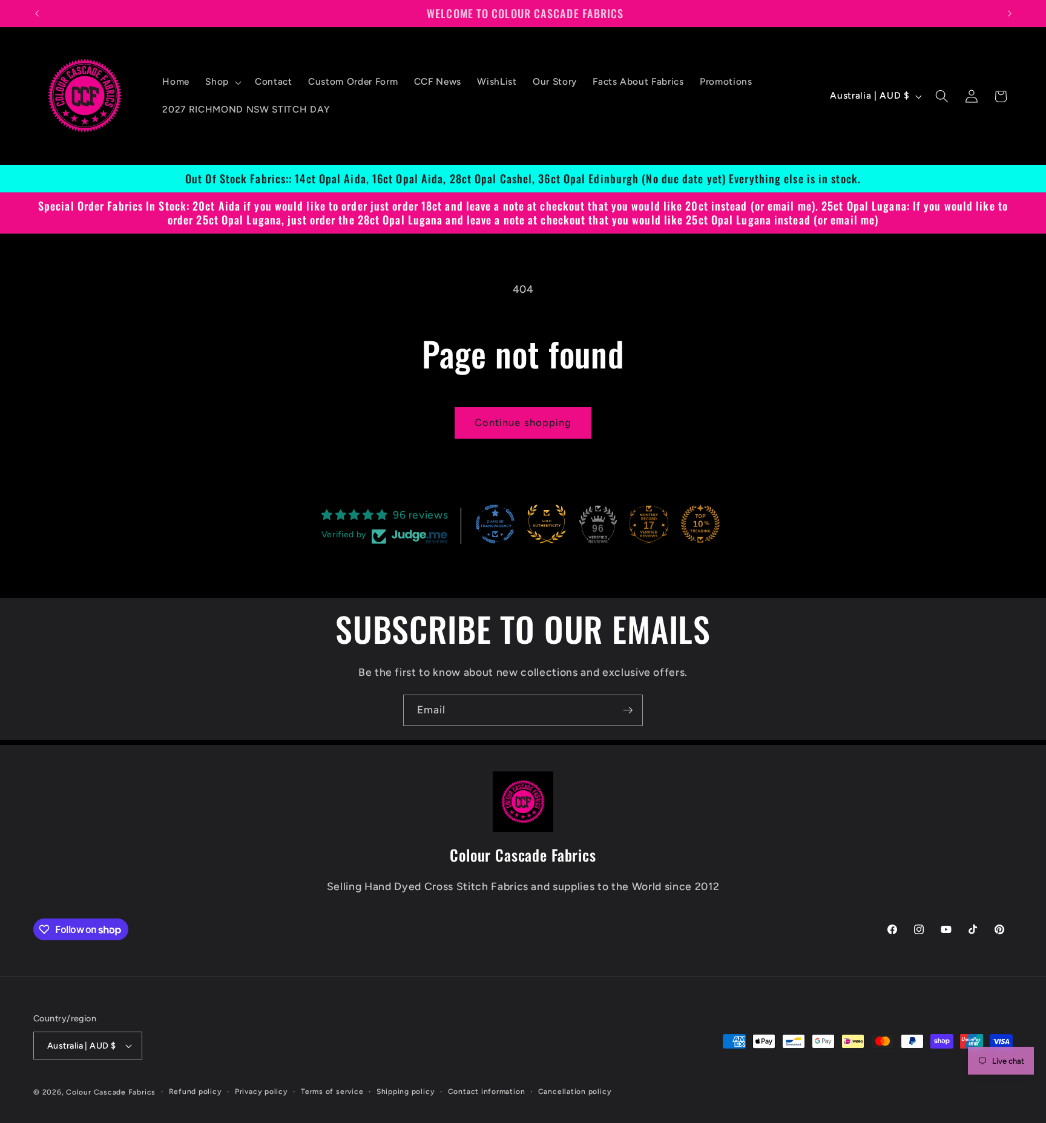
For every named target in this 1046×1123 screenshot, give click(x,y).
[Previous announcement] (37, 13)
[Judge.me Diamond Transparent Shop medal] (495, 524)
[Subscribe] (627, 710)
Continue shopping (523, 422)
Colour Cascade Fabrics (111, 1092)
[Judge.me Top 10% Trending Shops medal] (700, 524)
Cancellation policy (575, 1091)
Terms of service (332, 1091)
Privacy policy (261, 1091)
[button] (222, 82)
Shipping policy (406, 1091)
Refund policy (195, 1091)
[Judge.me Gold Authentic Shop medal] (546, 524)
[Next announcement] (1009, 13)
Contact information (486, 1091)
